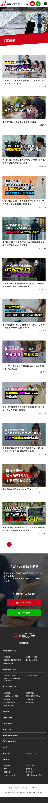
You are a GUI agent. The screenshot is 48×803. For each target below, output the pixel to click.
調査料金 (5, 712)
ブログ (5, 747)
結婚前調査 (30, 693)
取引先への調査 (31, 660)
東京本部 (7, 772)
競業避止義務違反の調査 (13, 660)
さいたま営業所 (9, 775)
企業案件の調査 (9, 675)
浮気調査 (7, 693)
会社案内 (5, 759)
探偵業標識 (24, 643)
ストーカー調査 (9, 702)
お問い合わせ (26, 603)
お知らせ (7, 753)
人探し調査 (30, 699)
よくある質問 (7, 724)
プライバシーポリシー (30, 788)
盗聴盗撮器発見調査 (33, 696)
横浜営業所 (30, 772)
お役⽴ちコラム (31, 753)
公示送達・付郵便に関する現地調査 (13, 680)
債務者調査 (30, 702)
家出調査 (7, 699)
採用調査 (7, 657)
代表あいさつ (30, 766)
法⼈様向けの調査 (9, 741)
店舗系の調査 (9, 663)
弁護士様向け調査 (9, 669)
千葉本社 (29, 769)
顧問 (6, 769)
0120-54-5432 (25, 594)
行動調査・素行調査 (11, 696)
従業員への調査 (31, 657)
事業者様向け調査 (9, 651)
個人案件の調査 (31, 675)
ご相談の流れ (7, 718)
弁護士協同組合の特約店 (34, 775)
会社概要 (7, 766)
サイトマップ (14, 788)
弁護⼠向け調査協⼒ (10, 735)
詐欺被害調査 (9, 705)
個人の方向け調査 (9, 687)
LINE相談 (25, 613)
